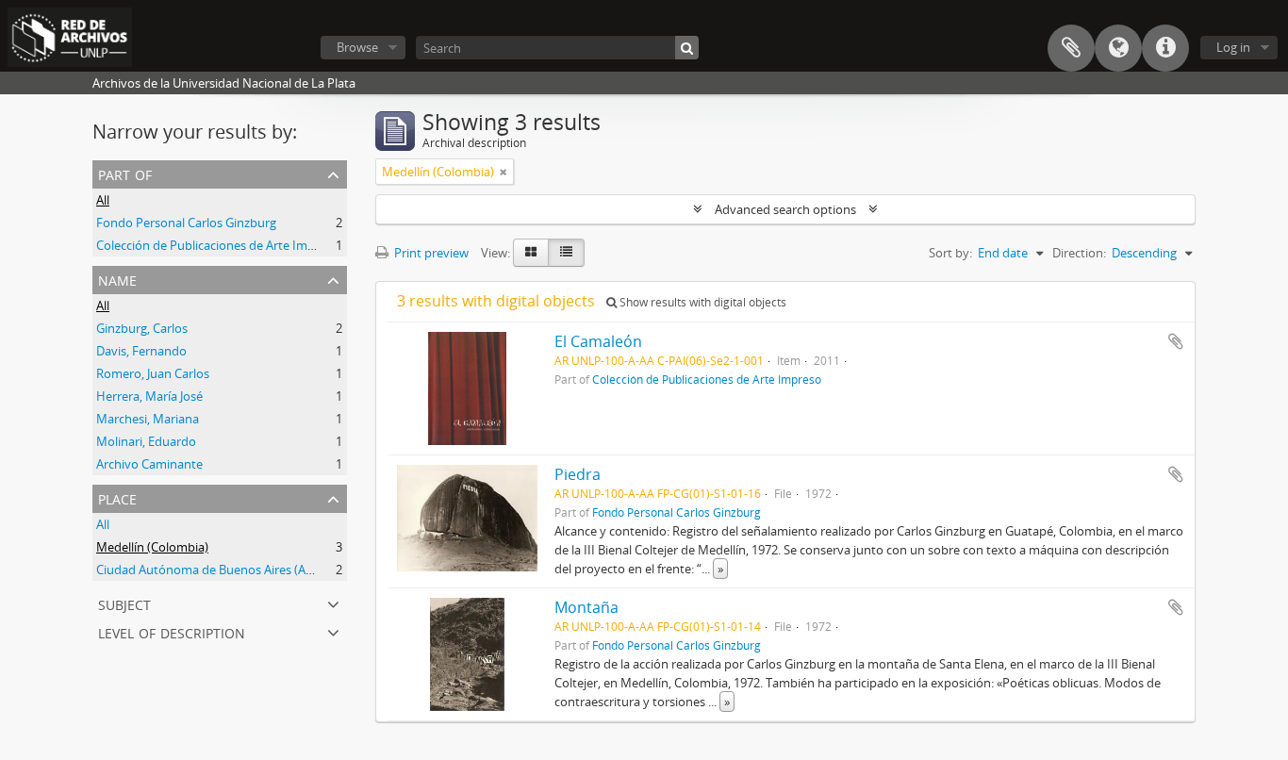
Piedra (577, 474)
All (102, 199)
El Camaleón (598, 341)
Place (117, 497)
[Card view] (531, 253)
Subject (124, 603)
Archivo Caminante (149, 463)
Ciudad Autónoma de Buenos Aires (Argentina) (226, 569)
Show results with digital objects (701, 302)
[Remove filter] (503, 171)
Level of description (171, 631)
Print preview (430, 252)
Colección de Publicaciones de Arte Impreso (217, 245)
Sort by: (950, 252)
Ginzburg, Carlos (142, 328)
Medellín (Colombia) (152, 546)
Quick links (1165, 48)
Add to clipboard (1175, 341)
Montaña (586, 607)
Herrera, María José (149, 396)
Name (117, 278)
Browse (357, 47)
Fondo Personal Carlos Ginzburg (186, 222)
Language (1118, 48)
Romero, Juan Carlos (152, 373)
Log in (1233, 47)
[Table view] (566, 253)
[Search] (687, 47)
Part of (125, 173)
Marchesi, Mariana (147, 418)
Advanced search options (785, 209)
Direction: (1079, 252)
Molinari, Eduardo (146, 441)
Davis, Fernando (141, 350)
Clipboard (1071, 48)
